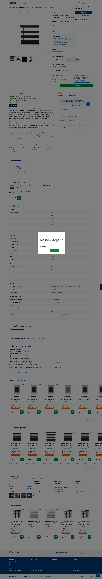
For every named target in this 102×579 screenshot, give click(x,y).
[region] (51, 243)
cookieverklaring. (45, 246)
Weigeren (44, 250)
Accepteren (54, 250)
